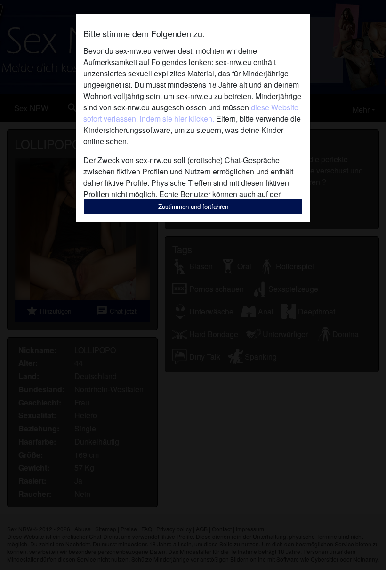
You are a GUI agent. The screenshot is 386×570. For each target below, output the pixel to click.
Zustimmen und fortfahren (193, 206)
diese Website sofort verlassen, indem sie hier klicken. (190, 113)
